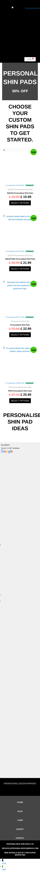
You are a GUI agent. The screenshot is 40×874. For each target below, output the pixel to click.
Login (20, 820)
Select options (20, 203)
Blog (20, 811)
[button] (10, 59)
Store (20, 802)
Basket (20, 829)
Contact (20, 838)
